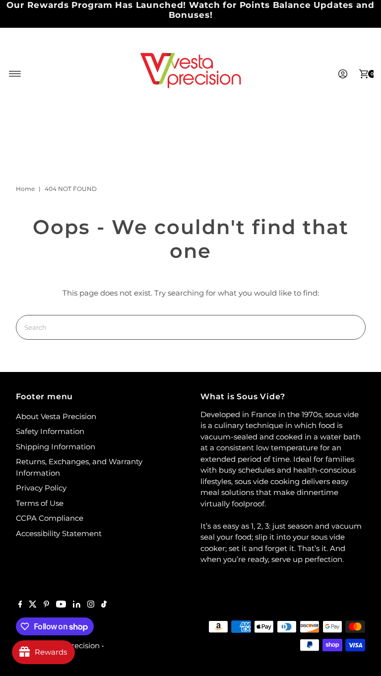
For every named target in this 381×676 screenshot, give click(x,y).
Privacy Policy (41, 487)
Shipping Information (55, 446)
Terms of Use (40, 503)
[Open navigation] (15, 73)
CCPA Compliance (49, 518)
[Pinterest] (46, 605)
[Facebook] (20, 605)
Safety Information (50, 431)
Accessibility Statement (59, 533)
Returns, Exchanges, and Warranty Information (79, 467)
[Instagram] (90, 605)
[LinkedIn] (76, 605)
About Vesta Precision (56, 416)
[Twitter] (33, 605)
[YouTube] (61, 605)
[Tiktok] (104, 605)
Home (25, 188)
